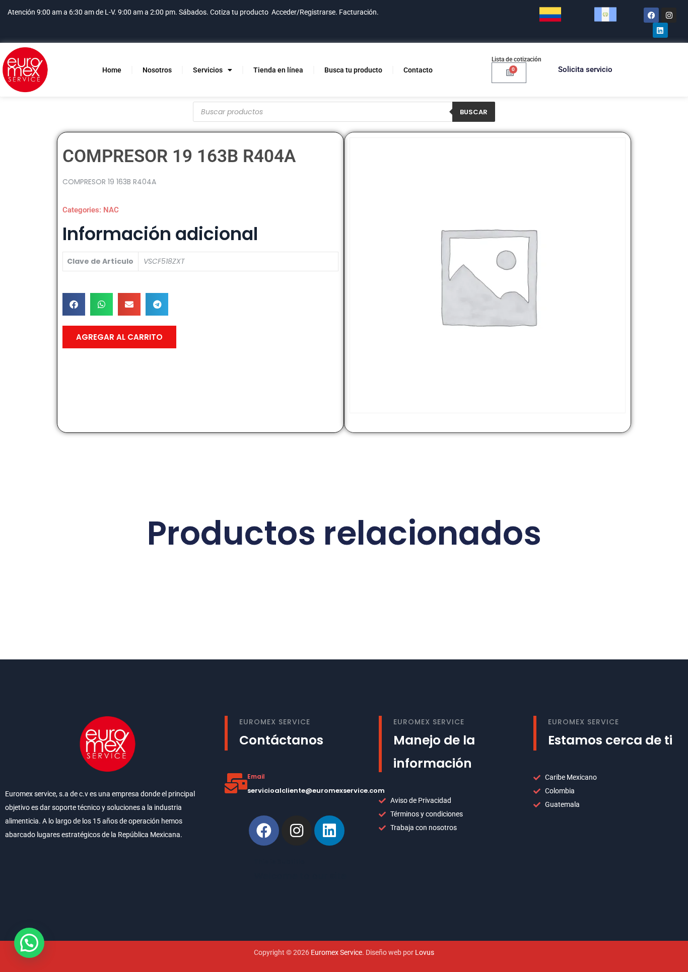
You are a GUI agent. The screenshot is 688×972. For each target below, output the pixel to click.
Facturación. (359, 12)
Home (111, 70)
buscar (474, 112)
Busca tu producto (353, 70)
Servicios (208, 70)
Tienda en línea (278, 70)
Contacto (418, 70)
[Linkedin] (329, 830)
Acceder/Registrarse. (304, 12)
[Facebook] (651, 15)
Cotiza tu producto (239, 12)
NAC (111, 209)
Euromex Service (336, 952)
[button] (73, 304)
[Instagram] (668, 15)
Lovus (424, 952)
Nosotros (157, 70)
